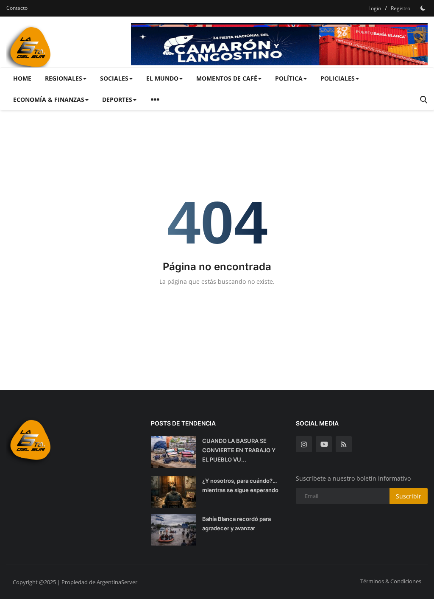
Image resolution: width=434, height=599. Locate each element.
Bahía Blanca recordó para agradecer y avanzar (236, 523)
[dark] (423, 8)
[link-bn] (279, 44)
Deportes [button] (117, 99)
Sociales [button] (114, 78)
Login (374, 8)
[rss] (344, 444)
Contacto (17, 7)
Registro (400, 8)
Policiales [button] (337, 78)
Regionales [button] (63, 78)
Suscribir (408, 496)
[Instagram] (304, 444)
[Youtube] (324, 444)
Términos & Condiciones (390, 581)
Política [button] (289, 78)
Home (22, 78)
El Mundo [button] (162, 78)
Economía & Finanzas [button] (48, 99)
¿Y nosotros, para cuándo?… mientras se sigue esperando (240, 485)
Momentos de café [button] (226, 78)
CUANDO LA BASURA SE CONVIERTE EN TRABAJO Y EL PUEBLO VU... (238, 450)
